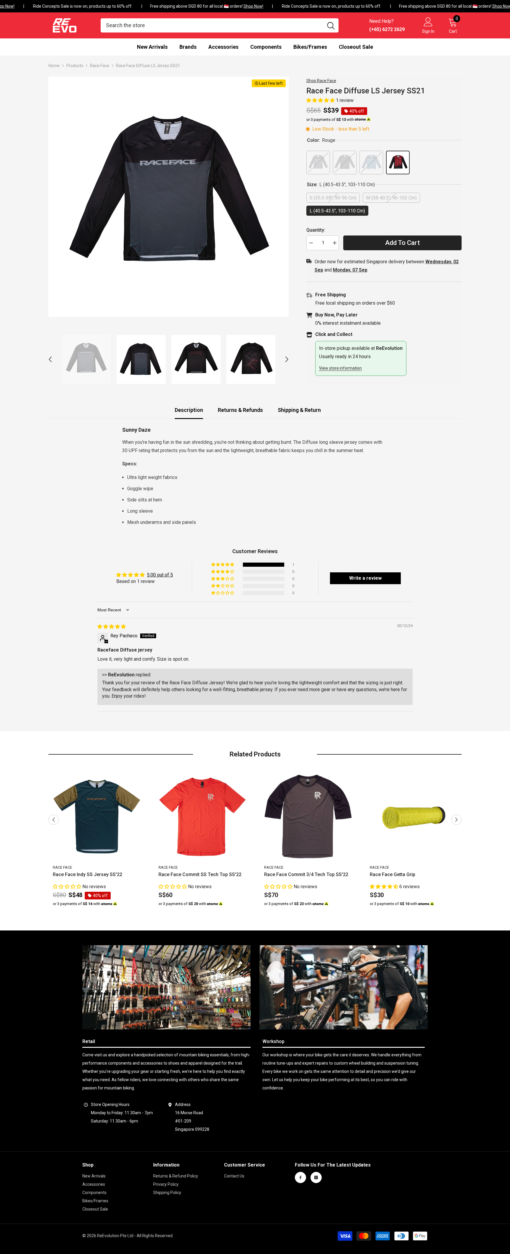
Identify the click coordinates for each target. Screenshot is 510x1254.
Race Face (99, 65)
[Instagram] (316, 1177)
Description (189, 410)
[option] (168, 197)
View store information (340, 368)
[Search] (220, 25)
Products (74, 65)
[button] (50, 359)
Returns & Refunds (240, 410)
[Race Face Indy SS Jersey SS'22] (97, 817)
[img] (111, 626)
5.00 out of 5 (160, 575)
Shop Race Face (321, 80)
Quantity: (315, 230)
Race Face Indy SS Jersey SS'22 (87, 874)
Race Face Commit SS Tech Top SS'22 (199, 874)
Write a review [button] (365, 578)
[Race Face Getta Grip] (414, 817)
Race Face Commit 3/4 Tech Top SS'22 (306, 874)
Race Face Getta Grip (392, 874)
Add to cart (402, 242)
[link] (166, 987)
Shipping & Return (299, 410)
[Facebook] (300, 1177)
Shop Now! (247, 6)
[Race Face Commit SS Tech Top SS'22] (202, 817)
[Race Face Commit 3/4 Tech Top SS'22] (308, 817)
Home (54, 65)
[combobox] (212, 25)
